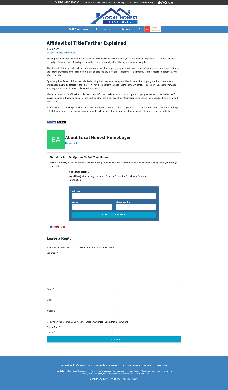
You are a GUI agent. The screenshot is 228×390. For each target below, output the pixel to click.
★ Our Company (120, 2)
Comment (52, 253)
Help (95, 29)
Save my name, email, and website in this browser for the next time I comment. (89, 322)
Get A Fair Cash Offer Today (141, 2)
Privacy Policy (161, 365)
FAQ (139, 29)
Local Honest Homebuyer (62, 52)
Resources (147, 365)
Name (75, 202)
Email (50, 300)
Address (76, 191)
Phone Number (123, 202)
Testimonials (125, 29)
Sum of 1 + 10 (54, 327)
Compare (108, 29)
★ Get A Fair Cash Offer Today (98, 2)
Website (51, 311)
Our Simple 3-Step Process (107, 365)
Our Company (134, 365)
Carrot (136, 378)
